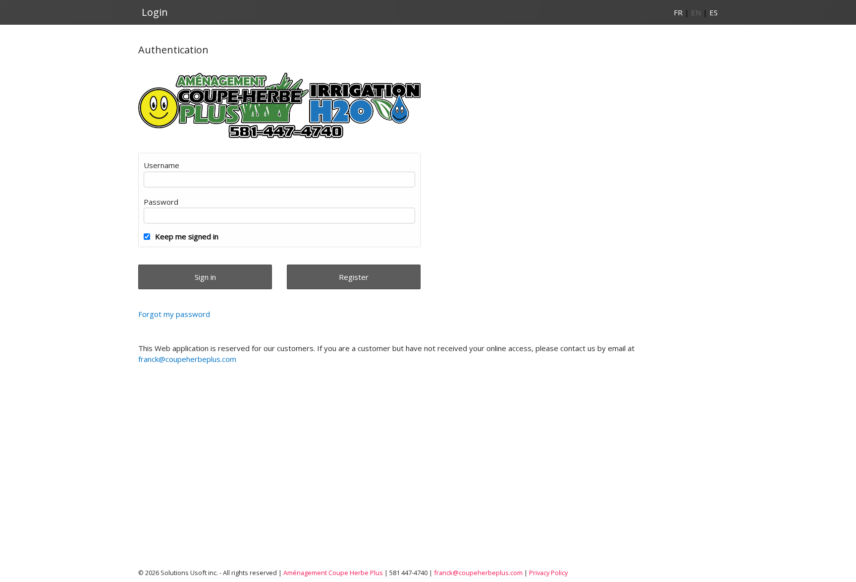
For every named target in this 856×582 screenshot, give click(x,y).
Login (155, 12)
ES (713, 12)
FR (678, 12)
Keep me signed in (186, 236)
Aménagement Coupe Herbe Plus (333, 572)
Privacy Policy (548, 572)
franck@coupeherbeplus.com (187, 359)
